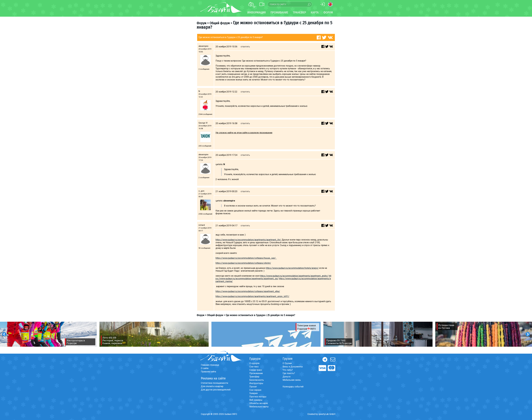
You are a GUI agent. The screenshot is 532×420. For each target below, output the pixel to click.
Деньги (286, 376)
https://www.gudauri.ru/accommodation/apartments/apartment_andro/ (294, 275)
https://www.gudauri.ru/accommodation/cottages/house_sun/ (246, 258)
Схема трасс (255, 370)
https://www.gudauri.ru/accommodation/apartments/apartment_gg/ (273, 277)
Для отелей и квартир (212, 386)
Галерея (253, 393)
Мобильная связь (292, 380)
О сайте (205, 368)
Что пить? (288, 370)
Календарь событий (293, 386)
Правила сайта (208, 371)
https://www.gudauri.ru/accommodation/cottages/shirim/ (243, 263)
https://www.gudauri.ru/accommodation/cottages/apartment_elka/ (248, 291)
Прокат (253, 386)
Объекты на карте (258, 403)
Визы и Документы (293, 366)
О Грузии (287, 363)
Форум (328, 12)
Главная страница (210, 365)
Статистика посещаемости (214, 383)
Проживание (256, 373)
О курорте (254, 363)
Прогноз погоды (257, 396)
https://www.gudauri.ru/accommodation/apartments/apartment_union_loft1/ (252, 296)
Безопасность (256, 380)
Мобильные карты (259, 406)
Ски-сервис (255, 390)
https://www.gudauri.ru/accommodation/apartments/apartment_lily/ (248, 239)
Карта (315, 12)
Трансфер (254, 376)
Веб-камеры (255, 400)
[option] (154, 334)
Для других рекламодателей (215, 389)
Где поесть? (289, 373)
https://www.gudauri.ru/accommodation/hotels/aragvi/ (292, 268)
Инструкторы (256, 383)
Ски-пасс (254, 366)
